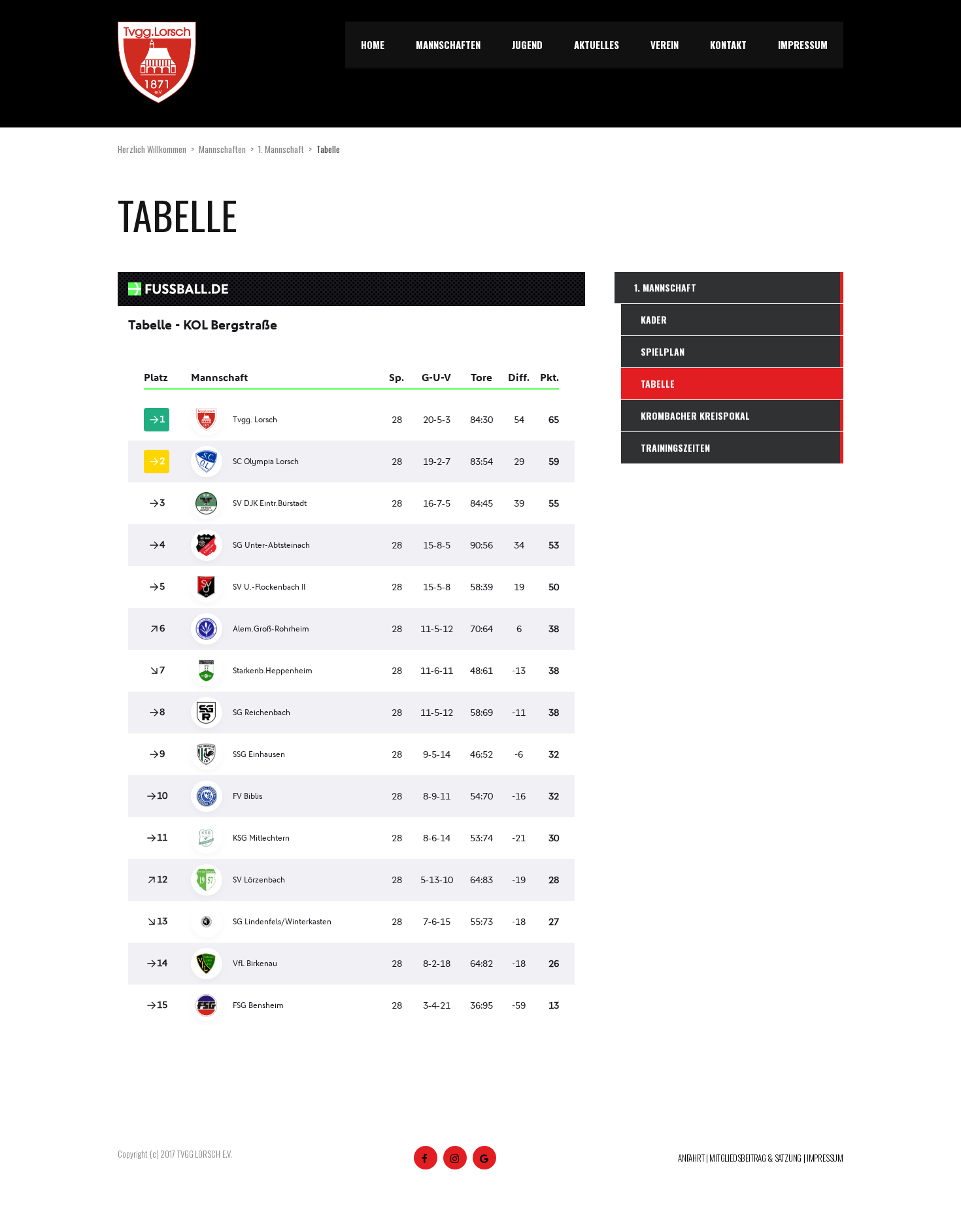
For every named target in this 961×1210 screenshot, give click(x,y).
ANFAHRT (691, 1157)
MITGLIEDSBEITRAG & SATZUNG (755, 1157)
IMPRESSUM (825, 1157)
